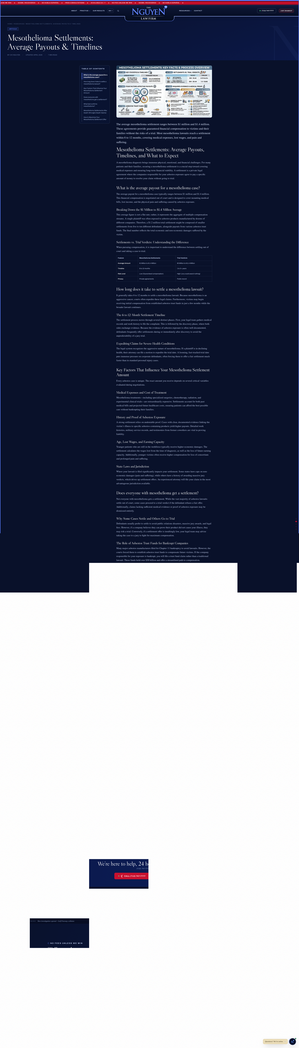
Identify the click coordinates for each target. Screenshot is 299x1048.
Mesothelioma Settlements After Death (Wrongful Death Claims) (95, 112)
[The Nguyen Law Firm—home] (149, 13)
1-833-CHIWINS (182, 1020)
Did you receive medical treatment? (159, 970)
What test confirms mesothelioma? (90, 105)
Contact (198, 11)
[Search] (118, 10)
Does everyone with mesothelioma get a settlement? (95, 98)
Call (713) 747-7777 (135, 876)
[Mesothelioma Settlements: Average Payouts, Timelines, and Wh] (296, 521)
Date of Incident (149, 961)
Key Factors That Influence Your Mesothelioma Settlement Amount (95, 90)
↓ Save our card (56, 980)
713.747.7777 (179, 1012)
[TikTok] (21, 1022)
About (74, 11)
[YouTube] (27, 1022)
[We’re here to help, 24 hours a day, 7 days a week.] (296, 526)
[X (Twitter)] (16, 1022)
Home (9, 23)
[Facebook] (10, 1022)
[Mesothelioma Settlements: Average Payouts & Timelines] (296, 518)
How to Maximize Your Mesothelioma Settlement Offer (95, 118)
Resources (185, 11)
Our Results (99, 11)
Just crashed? (286, 10)
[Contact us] (292, 1041)
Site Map (128, 1038)
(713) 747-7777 (268, 11)
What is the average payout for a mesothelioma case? (95, 76)
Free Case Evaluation (168, 876)
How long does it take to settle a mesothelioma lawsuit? (95, 83)
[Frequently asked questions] (296, 524)
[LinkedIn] (33, 1022)
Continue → (215, 986)
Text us (70, 980)
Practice (85, 11)
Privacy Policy (140, 1038)
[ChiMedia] (179, 1038)
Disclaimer (118, 1038)
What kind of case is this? (154, 951)
